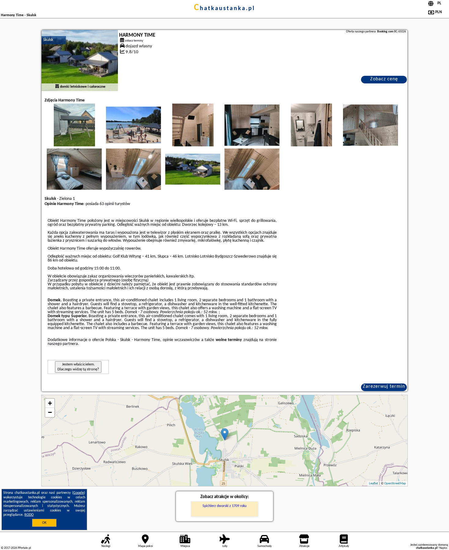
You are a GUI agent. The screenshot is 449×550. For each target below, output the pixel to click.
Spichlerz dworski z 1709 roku (224, 506)
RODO (29, 515)
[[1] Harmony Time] (80, 60)
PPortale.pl (24, 548)
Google (78, 493)
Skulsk (48, 40)
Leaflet (373, 483)
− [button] (50, 412)
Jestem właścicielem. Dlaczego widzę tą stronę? (78, 366)
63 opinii (107, 204)
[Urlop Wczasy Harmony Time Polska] (74, 131)
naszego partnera (63, 344)
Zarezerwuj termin (384, 386)
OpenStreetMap (395, 483)
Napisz (443, 548)
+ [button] (50, 403)
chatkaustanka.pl (224, 9)
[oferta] (57, 87)
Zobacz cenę (384, 79)
